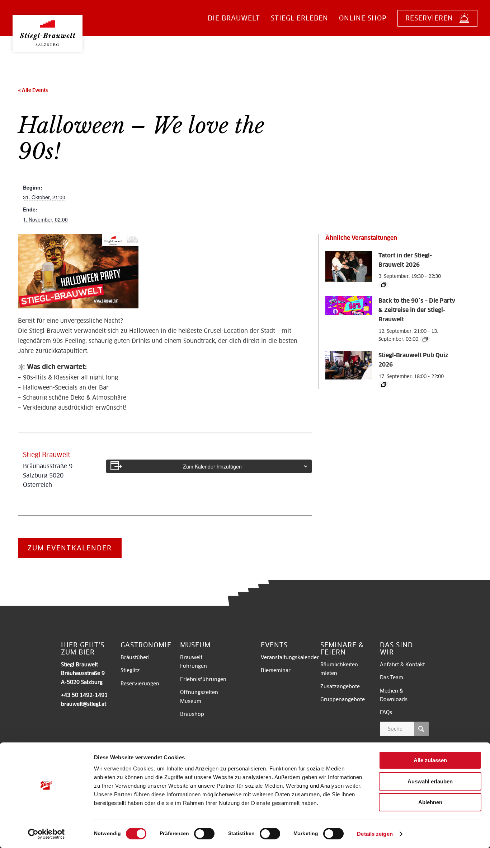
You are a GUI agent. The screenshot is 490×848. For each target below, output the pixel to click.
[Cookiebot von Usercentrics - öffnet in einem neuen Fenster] (46, 834)
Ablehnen (430, 802)
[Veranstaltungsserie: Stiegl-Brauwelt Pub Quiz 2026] (383, 384)
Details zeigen (374, 834)
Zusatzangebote (340, 686)
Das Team (391, 677)
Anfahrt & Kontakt (402, 664)
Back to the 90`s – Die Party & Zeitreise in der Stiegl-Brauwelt (416, 310)
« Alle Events (33, 90)
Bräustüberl (135, 657)
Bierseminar (276, 670)
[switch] (204, 833)
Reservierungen (140, 683)
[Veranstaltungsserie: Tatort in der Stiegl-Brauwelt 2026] (383, 285)
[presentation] (348, 281)
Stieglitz (130, 670)
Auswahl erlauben (430, 781)
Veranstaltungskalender (290, 657)
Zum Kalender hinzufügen (212, 466)
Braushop (192, 714)
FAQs (386, 712)
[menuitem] (233, 18)
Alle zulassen (430, 760)
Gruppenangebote (342, 699)
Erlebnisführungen (203, 679)
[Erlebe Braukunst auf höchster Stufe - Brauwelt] (47, 27)
